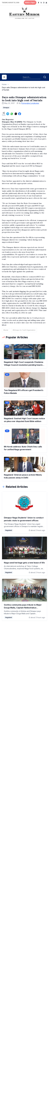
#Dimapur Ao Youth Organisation (24, 330)
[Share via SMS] (15, 113)
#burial (5, 330)
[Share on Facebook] (19, 113)
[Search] (44, 77)
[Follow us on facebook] (38, 2)
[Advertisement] (24, 47)
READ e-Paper (30, 2)
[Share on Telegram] (7, 113)
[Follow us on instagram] (43, 2)
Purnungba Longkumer (30, 103)
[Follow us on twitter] (41, 2)
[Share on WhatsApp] (11, 113)
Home (4, 84)
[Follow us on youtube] (46, 2)
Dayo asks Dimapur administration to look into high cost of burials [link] (23, 88)
